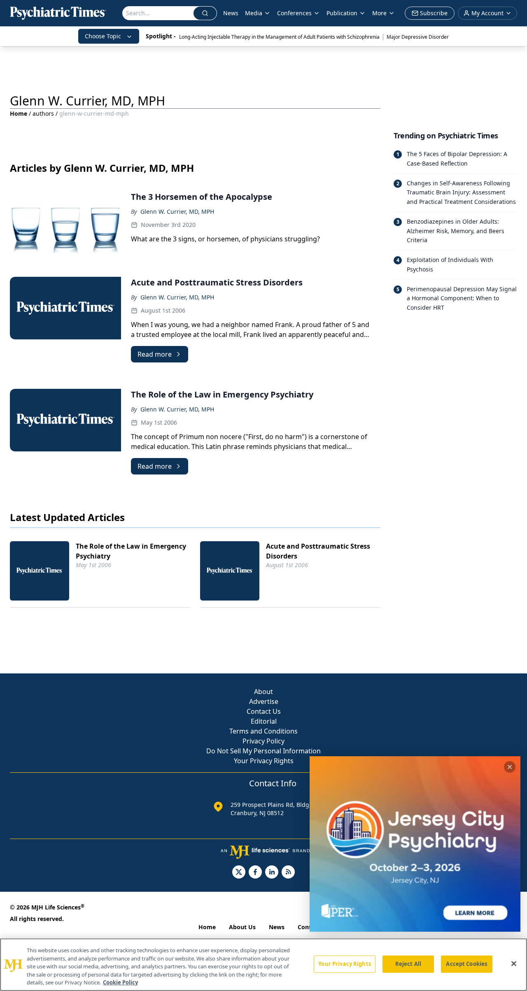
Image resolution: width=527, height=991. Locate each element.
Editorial (264, 721)
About (263, 691)
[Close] (514, 964)
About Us (242, 927)
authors (43, 113)
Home (18, 113)
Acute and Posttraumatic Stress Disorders (318, 551)
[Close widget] (509, 767)
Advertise (263, 701)
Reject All (408, 964)
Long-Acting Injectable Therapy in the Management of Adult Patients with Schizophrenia (279, 36)
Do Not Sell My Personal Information (263, 750)
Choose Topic (103, 36)
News (230, 13)
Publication (341, 13)
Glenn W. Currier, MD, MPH (177, 211)
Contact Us (264, 711)
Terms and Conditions (263, 731)
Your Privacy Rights (264, 760)
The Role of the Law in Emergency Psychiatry (131, 551)
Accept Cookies (466, 964)
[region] (263, 964)
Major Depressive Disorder (418, 36)
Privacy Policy (263, 741)
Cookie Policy (120, 982)
